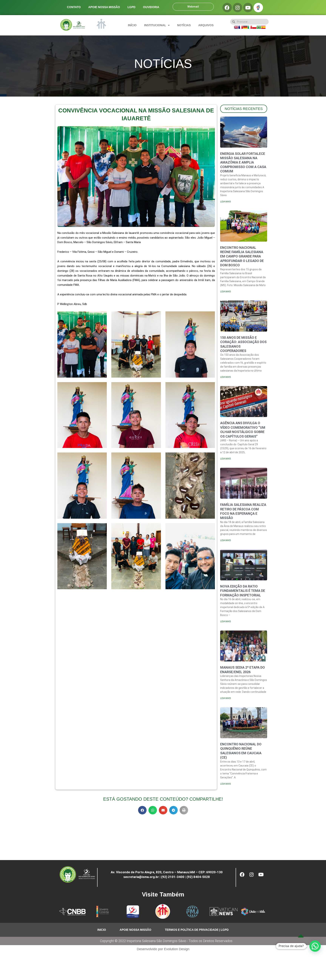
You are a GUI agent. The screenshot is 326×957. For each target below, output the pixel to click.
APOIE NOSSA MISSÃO (104, 7)
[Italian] (250, 27)
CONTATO (74, 7)
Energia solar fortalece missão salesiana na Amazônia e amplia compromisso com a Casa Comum (243, 162)
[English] (236, 27)
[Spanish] (263, 27)
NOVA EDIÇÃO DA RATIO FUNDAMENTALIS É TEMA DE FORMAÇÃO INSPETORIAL (242, 590)
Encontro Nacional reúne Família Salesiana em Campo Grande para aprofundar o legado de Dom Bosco (242, 256)
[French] (240, 27)
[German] (245, 27)
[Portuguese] (259, 27)
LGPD (131, 7)
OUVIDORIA (151, 7)
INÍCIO (132, 25)
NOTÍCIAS (184, 25)
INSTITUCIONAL (155, 25)
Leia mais (225, 201)
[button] (142, 810)
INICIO (101, 929)
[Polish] (254, 27)
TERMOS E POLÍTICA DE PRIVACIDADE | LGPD (197, 929)
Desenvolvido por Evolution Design (163, 949)
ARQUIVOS (206, 25)
